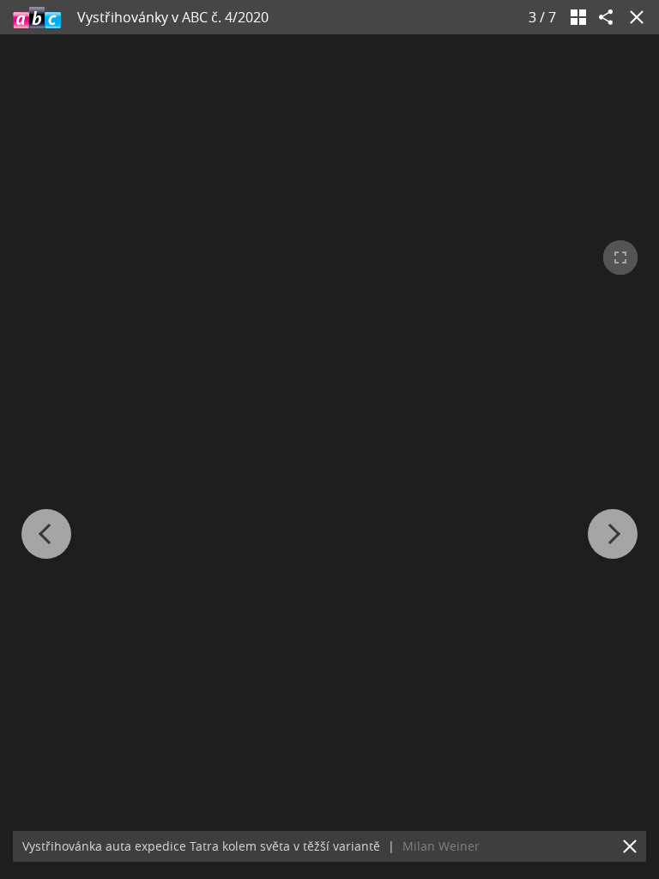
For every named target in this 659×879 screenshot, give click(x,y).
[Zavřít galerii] (633, 17)
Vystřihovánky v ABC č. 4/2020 (173, 17)
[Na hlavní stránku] (37, 17)
